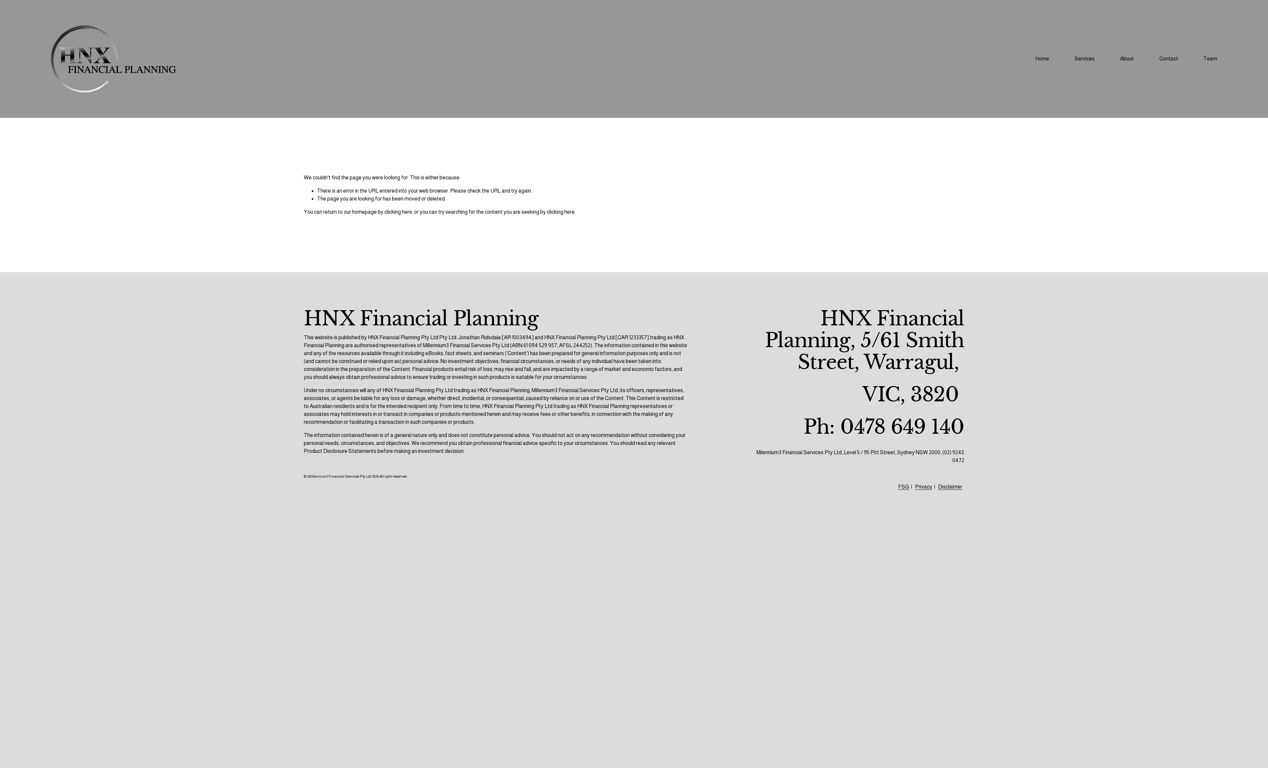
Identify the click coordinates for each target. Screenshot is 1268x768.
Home (1042, 58)
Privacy (923, 487)
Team (1210, 58)
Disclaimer (950, 487)
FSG (903, 487)
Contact (1168, 58)
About (1127, 58)
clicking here (398, 212)
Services (1084, 58)
